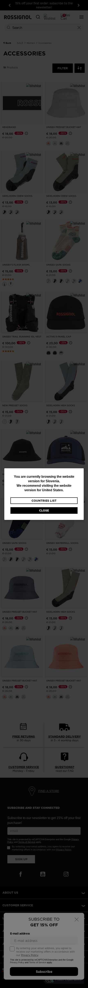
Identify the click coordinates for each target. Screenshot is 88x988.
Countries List (44, 501)
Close (44, 510)
